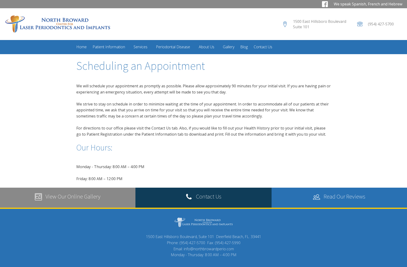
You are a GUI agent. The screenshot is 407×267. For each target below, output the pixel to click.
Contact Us (263, 46)
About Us (206, 46)
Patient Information (109, 46)
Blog (244, 46)
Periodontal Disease (173, 46)
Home (81, 46)
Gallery (228, 46)
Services (140, 46)
